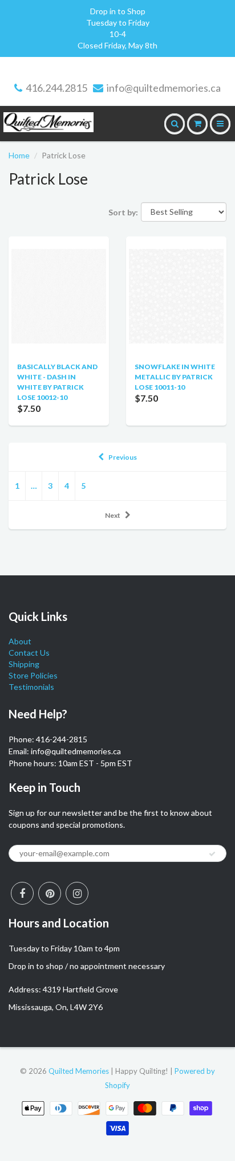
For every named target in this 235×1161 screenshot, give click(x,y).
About (20, 641)
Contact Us (29, 652)
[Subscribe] (212, 854)
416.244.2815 (56, 87)
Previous (122, 457)
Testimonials (31, 687)
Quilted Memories (78, 1071)
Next (112, 515)
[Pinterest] (49, 893)
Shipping (24, 664)
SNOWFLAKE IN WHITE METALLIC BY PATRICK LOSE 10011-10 (175, 376)
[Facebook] (22, 893)
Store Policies (33, 675)
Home (19, 155)
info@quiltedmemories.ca (164, 87)
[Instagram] (77, 893)
